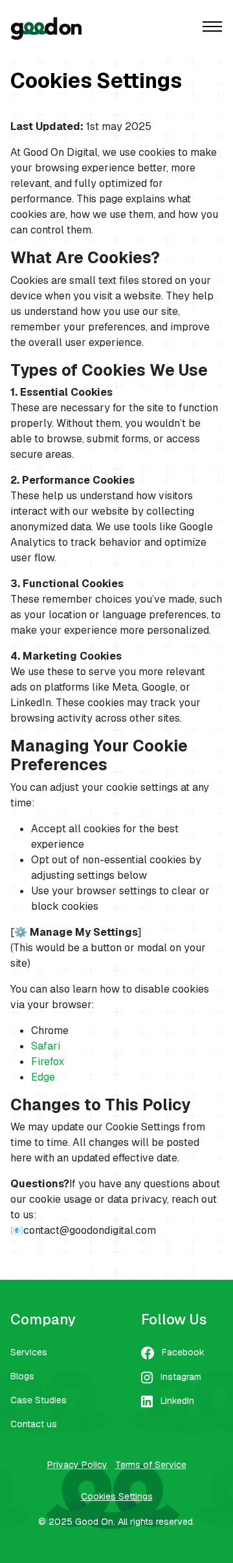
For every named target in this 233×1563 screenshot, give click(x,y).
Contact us (33, 1424)
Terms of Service (150, 1465)
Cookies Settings (117, 1496)
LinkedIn (177, 1401)
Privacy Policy (77, 1465)
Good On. (95, 1521)
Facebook (183, 1352)
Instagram (181, 1377)
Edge (43, 1077)
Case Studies (38, 1400)
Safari (45, 1046)
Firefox (47, 1061)
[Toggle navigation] (212, 27)
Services (28, 1352)
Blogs (22, 1376)
